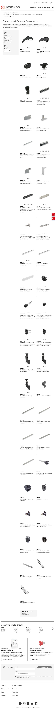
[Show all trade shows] (53, 628)
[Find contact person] (53, 214)
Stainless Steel (8, 41)
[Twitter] (28, 703)
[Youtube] (32, 703)
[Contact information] (53, 218)
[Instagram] (24, 703)
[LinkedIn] (35, 703)
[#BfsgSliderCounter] (27, 48)
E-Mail (16, 671)
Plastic (6, 35)
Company (47, 7)
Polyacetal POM (8, 37)
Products (33, 7)
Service (40, 7)
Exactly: (5, 48)
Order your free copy (7, 659)
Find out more (35, 659)
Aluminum (7, 33)
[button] (37, 2)
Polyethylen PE (8, 40)
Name (16, 666)
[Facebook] (20, 703)
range (6, 46)
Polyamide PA (8, 38)
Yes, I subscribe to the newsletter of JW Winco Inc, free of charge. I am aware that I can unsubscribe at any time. (34, 677)
